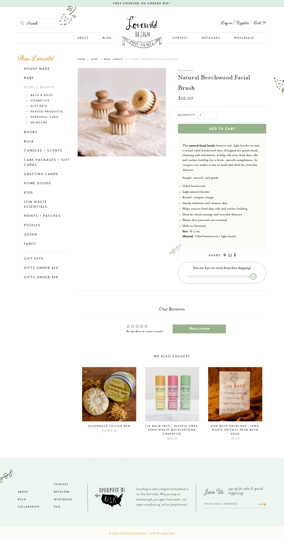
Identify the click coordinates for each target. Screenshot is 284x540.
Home (81, 59)
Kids (28, 192)
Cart (258, 22)
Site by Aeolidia (162, 534)
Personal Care (44, 117)
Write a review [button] (199, 329)
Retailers (211, 38)
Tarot (30, 244)
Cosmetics (40, 101)
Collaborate (29, 507)
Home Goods (37, 183)
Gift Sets (39, 106)
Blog (107, 38)
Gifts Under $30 (41, 277)
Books (31, 132)
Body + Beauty (39, 87)
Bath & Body (42, 95)
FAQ (57, 507)
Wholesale (244, 38)
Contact (180, 38)
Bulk (29, 141)
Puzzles (32, 225)
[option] (109, 402)
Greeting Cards (41, 174)
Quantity (186, 115)
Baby (29, 78)
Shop (94, 59)
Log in (226, 22)
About (83, 38)
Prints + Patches (42, 216)
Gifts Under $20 (41, 268)
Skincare (39, 123)
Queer (30, 234)
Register (242, 22)
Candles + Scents (43, 150)
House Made (37, 69)
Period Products (47, 112)
